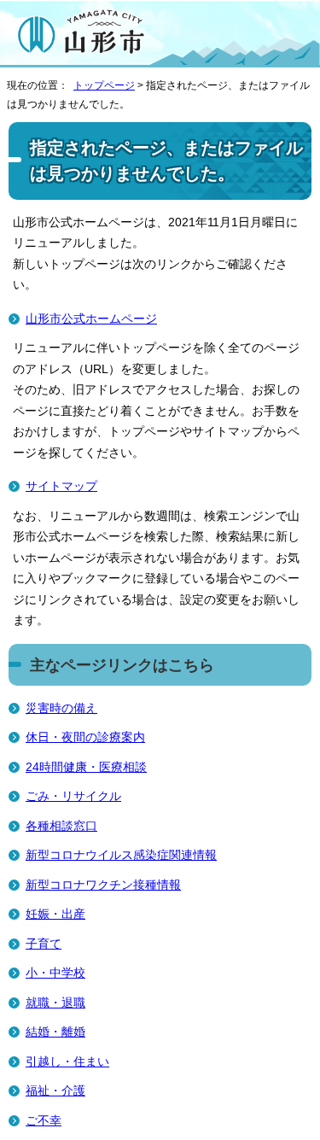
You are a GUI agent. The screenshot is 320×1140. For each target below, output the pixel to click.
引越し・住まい (67, 1061)
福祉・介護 (55, 1090)
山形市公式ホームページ (91, 319)
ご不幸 (43, 1120)
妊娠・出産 (55, 914)
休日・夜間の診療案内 (85, 737)
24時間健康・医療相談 (86, 767)
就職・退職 (55, 1003)
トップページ (104, 85)
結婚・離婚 (55, 1032)
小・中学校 (55, 973)
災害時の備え (61, 708)
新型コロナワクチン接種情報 (103, 885)
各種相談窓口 (61, 826)
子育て (43, 944)
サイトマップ (61, 486)
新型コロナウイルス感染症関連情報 (121, 855)
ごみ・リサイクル (73, 796)
